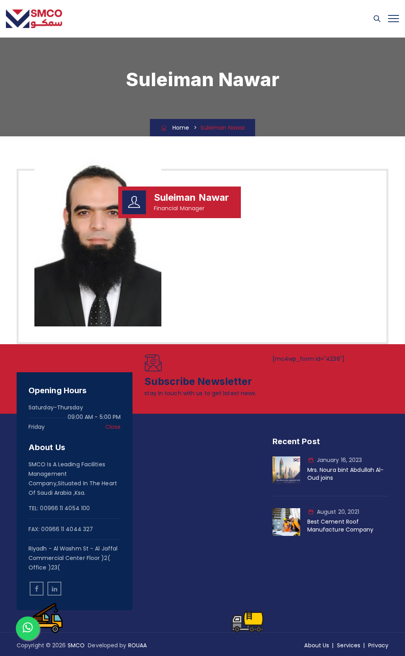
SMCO (76, 645)
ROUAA (137, 645)
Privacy (378, 645)
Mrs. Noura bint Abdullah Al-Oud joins (345, 474)
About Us (316, 645)
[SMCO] (34, 19)
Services (348, 645)
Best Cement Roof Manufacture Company (340, 525)
